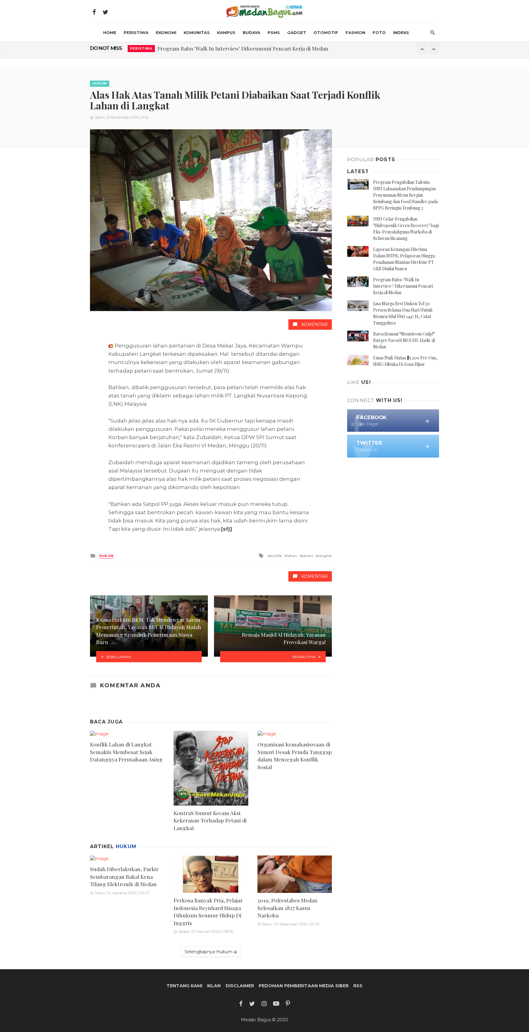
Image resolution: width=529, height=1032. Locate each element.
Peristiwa (136, 32)
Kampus (226, 32)
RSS (357, 985)
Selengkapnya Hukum (208, 951)
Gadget (296, 32)
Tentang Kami (184, 985)
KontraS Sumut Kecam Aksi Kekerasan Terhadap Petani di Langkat (210, 820)
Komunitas (197, 32)
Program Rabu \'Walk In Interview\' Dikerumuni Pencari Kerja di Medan (403, 286)
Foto (379, 32)
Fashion (355, 32)
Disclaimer (240, 985)
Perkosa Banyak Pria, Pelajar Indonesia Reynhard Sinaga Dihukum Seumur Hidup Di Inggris (208, 911)
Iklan (214, 985)
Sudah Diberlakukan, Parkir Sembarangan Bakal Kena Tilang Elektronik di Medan (124, 876)
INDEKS (401, 32)
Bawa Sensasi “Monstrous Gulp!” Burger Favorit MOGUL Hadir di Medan (404, 340)
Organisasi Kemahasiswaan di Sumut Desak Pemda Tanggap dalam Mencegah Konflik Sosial (294, 755)
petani (307, 555)
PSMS (274, 32)
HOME (109, 32)
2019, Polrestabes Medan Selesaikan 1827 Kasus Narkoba (287, 908)
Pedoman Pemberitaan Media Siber (304, 985)
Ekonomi (166, 32)
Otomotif (325, 32)
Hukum (99, 83)
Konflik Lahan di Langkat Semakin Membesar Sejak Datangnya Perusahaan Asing (126, 752)
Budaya (251, 32)
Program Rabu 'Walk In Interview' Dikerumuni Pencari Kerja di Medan (242, 48)
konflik (276, 555)
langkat (325, 555)
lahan (292, 555)
